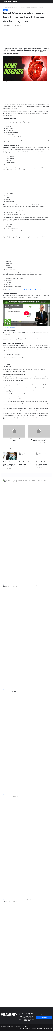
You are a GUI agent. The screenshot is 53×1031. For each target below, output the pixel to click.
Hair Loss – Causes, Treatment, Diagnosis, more (24, 795)
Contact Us (27, 1028)
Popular (26, 475)
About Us (22, 1028)
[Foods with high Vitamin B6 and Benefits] (7, 951)
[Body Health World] (10, 1)
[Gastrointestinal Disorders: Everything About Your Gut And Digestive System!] (7, 741)
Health (8, 7)
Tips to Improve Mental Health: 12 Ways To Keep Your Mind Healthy (25, 289)
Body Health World (23, 1026)
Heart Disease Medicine (9, 327)
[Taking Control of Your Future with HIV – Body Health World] (26, 456)
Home (5, 7)
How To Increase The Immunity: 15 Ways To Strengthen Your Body (28, 585)
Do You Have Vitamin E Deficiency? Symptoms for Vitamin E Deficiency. (29, 480)
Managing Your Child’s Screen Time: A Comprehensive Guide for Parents (42, 463)
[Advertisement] (26, 37)
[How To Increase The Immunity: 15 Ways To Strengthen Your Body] (7, 636)
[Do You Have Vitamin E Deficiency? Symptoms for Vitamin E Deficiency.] (7, 531)
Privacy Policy (33, 1028)
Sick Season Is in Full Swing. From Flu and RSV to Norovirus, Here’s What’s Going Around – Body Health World (10, 464)
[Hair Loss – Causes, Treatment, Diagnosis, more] (7, 846)
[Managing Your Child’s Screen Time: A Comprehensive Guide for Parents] (43, 456)
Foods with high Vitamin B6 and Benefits (22, 900)
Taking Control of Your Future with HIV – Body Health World (25, 463)
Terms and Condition (47, 1028)
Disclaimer (39, 1028)
